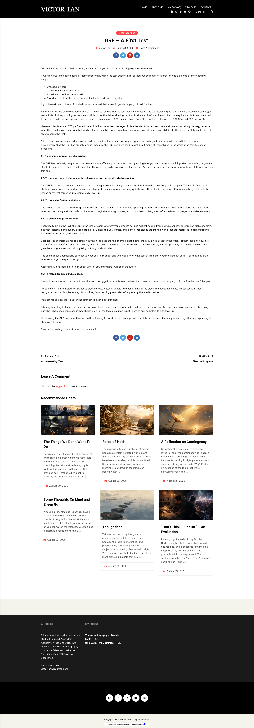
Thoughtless (112, 527)
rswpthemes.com (137, 724)
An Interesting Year (52, 361)
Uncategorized (127, 32)
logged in (61, 386)
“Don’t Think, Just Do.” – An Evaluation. (183, 529)
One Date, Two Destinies (99, 642)
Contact (206, 7)
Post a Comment (149, 48)
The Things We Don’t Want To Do (67, 444)
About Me (157, 7)
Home (144, 7)
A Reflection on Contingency (184, 442)
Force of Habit (114, 442)
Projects (190, 7)
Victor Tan (60, 9)
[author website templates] (145, 724)
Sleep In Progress (203, 361)
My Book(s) (174, 7)
